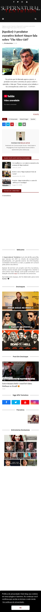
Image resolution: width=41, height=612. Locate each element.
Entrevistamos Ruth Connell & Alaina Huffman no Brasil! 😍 (17, 384)
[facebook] (13, 2)
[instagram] (22, 2)
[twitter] (18, 2)
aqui (15, 273)
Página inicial (6, 26)
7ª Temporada (13, 119)
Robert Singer (24, 119)
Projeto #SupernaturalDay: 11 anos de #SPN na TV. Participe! (24, 181)
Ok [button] (20, 608)
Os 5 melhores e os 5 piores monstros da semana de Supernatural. (25, 164)
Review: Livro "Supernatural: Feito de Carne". (24, 173)
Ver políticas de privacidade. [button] (13, 602)
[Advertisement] (20, 490)
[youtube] (27, 2)
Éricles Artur (8, 43)
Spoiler (13, 26)
